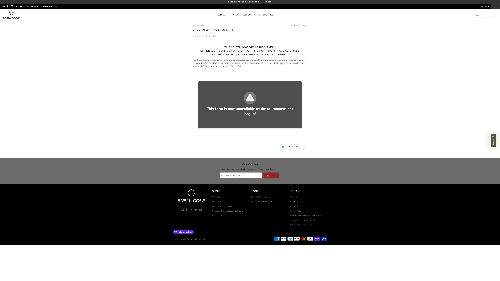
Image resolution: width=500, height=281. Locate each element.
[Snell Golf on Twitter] (16, 6)
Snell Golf (183, 239)
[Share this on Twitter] (283, 147)
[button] (225, 14)
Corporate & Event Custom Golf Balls (227, 211)
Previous (295, 26)
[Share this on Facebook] (290, 147)
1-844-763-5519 (31, 6)
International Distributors (301, 225)
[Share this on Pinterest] (297, 147)
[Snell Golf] (11, 14)
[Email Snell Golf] (3, 6)
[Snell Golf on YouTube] (20, 6)
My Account (295, 197)
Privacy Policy (296, 206)
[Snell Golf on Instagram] (12, 6)
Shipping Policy (297, 201)
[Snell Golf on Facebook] (7, 6)
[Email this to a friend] (304, 147)
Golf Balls (216, 197)
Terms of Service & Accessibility (303, 220)
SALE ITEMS (217, 216)
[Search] (494, 15)
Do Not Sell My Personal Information (305, 216)
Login (486, 6)
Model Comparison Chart (262, 201)
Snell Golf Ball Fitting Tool (262, 197)
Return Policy (296, 211)
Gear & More (217, 201)
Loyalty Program (49, 6)
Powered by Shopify (196, 239)
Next (303, 26)
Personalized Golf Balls (222, 206)
